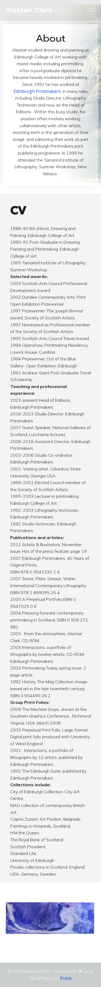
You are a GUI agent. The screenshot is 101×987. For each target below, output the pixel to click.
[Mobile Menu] (91, 10)
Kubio (66, 978)
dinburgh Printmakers (38, 91)
